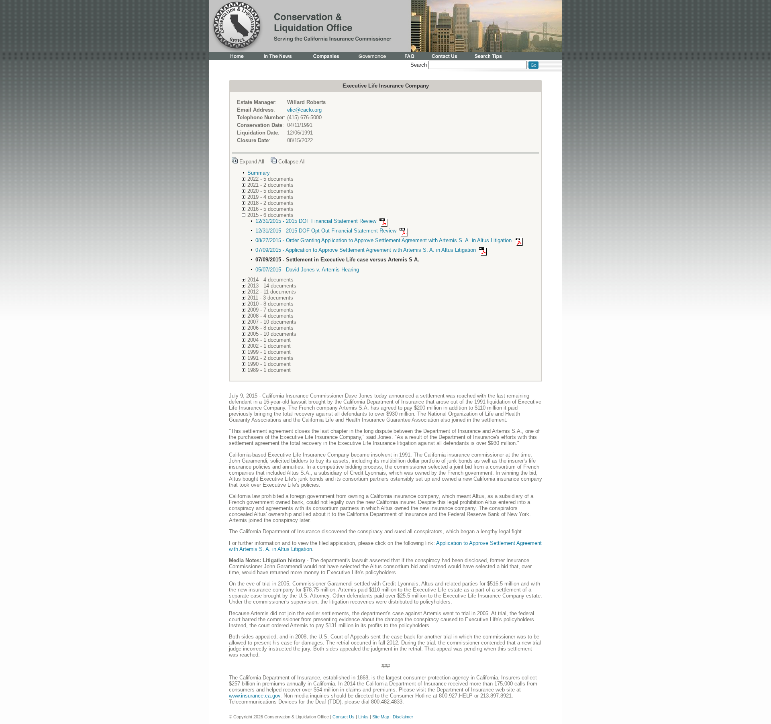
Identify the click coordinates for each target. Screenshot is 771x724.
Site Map (380, 716)
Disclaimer (403, 716)
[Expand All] (235, 162)
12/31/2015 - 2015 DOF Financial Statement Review (316, 221)
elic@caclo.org (304, 110)
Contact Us (343, 716)
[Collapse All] (274, 162)
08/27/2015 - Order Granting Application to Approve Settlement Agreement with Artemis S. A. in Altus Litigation (384, 240)
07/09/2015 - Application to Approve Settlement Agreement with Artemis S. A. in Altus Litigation (366, 250)
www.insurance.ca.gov (254, 696)
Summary (258, 173)
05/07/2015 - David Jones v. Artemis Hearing (307, 270)
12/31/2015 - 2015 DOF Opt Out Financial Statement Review (326, 231)
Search (418, 65)
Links (363, 716)
